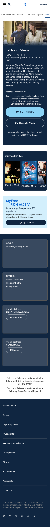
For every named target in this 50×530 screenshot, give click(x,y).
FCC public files (9, 471)
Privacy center (8, 434)
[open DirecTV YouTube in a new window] (28, 516)
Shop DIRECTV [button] (27, 112)
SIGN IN (43, 4)
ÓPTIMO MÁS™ (16, 317)
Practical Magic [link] (12, 185)
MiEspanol (14, 350)
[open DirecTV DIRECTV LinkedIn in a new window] (4, 516)
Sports (40, 14)
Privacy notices (9, 452)
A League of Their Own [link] (32, 185)
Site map (6, 462)
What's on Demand (26, 14)
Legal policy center (10, 424)
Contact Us (7, 490)
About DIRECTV (9, 405)
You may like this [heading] (13, 156)
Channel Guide (8, 14)
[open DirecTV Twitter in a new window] (16, 516)
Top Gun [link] (42, 185)
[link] (12, 172)
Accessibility (8, 481)
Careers (6, 415)
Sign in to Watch (27, 123)
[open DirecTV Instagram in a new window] (22, 516)
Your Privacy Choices (15, 443)
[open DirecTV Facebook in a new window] (10, 516)
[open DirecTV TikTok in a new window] (34, 516)
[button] (4, 4)
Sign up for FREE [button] (26, 222)
